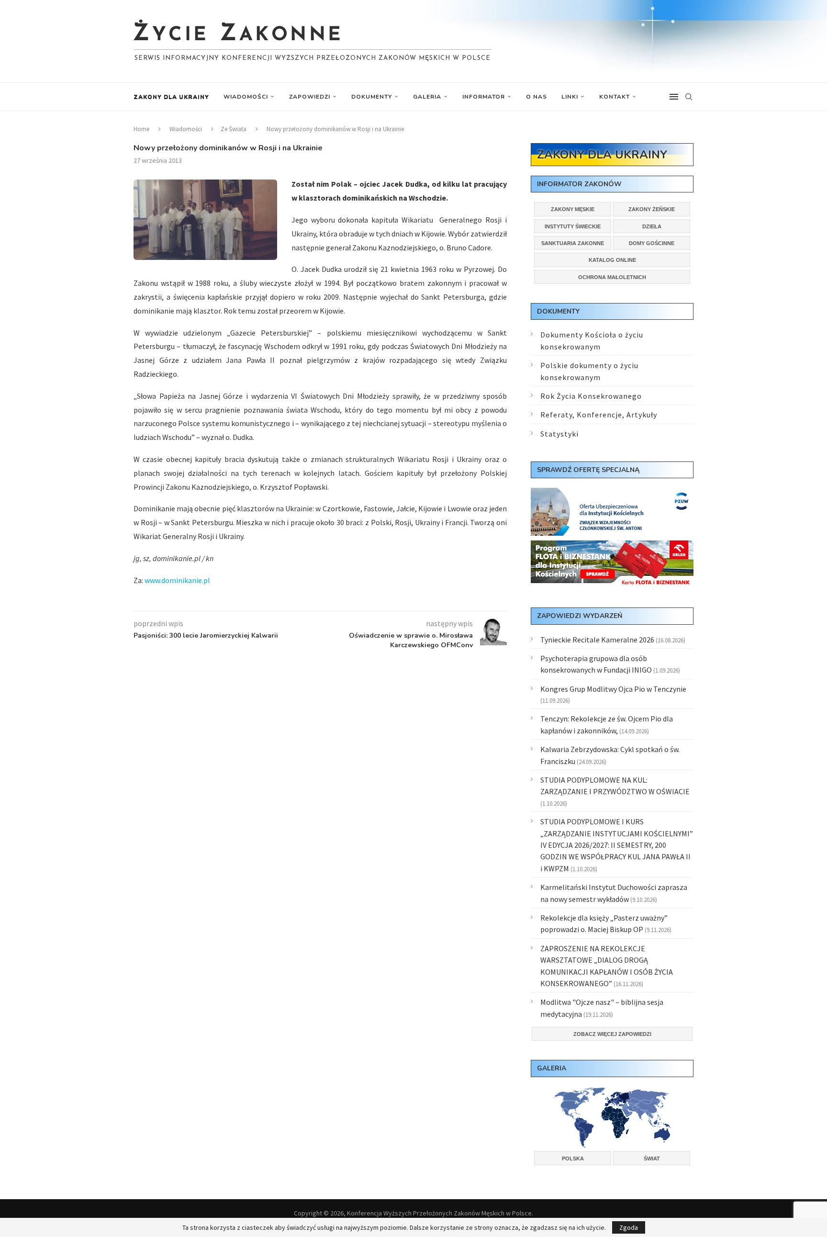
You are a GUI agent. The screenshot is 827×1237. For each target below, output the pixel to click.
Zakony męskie (572, 209)
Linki (569, 97)
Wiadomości (246, 97)
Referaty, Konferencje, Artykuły (598, 414)
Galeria (427, 97)
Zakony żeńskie (651, 209)
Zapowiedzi (309, 97)
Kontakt (614, 97)
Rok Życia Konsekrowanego (591, 396)
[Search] (688, 97)
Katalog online (612, 260)
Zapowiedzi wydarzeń (579, 615)
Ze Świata (233, 129)
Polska (573, 1158)
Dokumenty (371, 97)
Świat (652, 1158)
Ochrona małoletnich (612, 277)
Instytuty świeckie (573, 226)
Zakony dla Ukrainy (171, 97)
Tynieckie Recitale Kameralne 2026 (597, 639)
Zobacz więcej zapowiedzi (612, 1034)
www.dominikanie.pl (177, 580)
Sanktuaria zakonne (572, 243)
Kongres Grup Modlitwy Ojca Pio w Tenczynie (613, 689)
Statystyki (559, 434)
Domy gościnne (651, 243)
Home (141, 129)
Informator (483, 97)
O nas (536, 97)
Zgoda (628, 1227)
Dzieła (651, 226)
